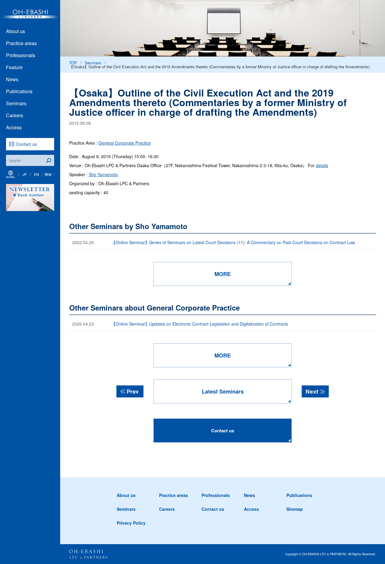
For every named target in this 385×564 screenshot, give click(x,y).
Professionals (20, 55)
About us (15, 31)
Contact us (26, 144)
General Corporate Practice (124, 143)
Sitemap (294, 509)
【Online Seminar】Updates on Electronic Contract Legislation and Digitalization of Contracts (199, 324)
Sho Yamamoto (103, 174)
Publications (19, 91)
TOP (73, 63)
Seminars (16, 103)
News (12, 79)
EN (36, 174)
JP (25, 174)
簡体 (48, 174)
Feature (14, 67)
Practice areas (21, 43)
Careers (14, 115)
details (322, 165)
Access (14, 127)
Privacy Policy (131, 523)
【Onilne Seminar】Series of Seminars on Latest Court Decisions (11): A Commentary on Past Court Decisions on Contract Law (233, 242)
